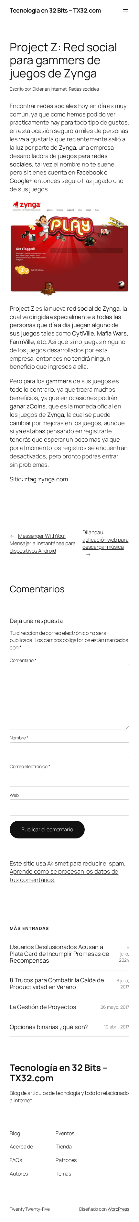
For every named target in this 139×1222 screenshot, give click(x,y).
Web (14, 795)
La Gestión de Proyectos (43, 1007)
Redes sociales (84, 89)
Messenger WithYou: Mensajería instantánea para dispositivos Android (43, 543)
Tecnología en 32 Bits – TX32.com (55, 10)
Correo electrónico (30, 766)
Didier (38, 89)
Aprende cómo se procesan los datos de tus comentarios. (64, 875)
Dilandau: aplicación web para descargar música (105, 539)
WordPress (118, 1209)
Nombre (19, 738)
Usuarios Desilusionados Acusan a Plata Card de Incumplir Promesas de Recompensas (59, 954)
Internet (59, 89)
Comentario (23, 660)
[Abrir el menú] (125, 11)
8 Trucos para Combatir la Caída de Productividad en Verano (57, 983)
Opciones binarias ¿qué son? (49, 1027)
